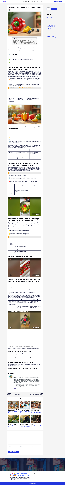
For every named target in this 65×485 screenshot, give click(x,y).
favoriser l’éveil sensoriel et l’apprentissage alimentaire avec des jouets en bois (24, 42)
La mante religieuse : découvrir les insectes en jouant (13, 424)
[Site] (15, 388)
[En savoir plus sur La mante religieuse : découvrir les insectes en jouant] (13, 418)
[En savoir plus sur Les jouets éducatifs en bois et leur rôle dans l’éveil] (13, 404)
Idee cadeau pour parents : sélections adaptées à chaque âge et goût (51, 37)
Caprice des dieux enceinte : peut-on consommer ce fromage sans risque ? (51, 34)
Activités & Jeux (33, 1)
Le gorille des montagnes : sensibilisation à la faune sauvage (24, 424)
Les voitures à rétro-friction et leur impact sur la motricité (25, 410)
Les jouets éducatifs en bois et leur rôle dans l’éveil (13, 410)
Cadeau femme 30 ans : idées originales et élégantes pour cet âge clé (50, 28)
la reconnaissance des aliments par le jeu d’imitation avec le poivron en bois (23, 41)
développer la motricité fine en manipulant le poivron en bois (21, 40)
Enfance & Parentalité (26, 1)
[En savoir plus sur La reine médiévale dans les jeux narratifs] (36, 418)
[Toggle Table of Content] (36, 38)
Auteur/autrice (15, 44)
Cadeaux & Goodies (39, 1)
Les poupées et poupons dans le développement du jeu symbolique (36, 410)
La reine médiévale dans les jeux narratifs (35, 424)
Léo (14, 375)
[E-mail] (14, 388)
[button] (58, 1)
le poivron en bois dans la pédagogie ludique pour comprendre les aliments (23, 39)
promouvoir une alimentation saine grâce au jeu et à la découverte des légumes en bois (25, 43)
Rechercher (48, 7)
